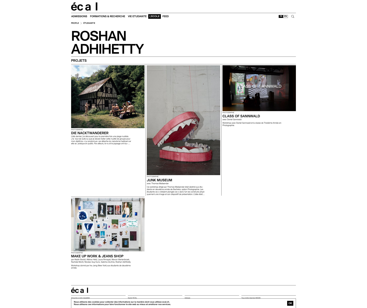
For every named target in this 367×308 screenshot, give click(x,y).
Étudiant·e (89, 23)
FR (281, 16)
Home (84, 6)
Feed (165, 16)
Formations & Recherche (107, 16)
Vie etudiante (137, 16)
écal (79, 290)
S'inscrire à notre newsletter (80, 298)
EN (285, 16)
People (75, 23)
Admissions (79, 16)
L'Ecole (155, 16)
